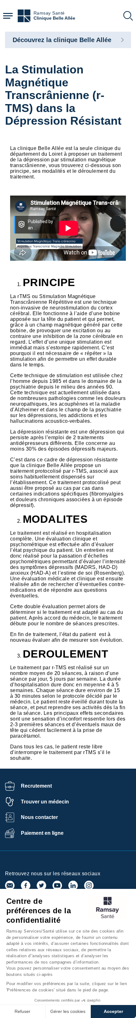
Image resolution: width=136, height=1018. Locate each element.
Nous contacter (39, 817)
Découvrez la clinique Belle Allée (62, 39)
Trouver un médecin (45, 801)
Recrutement (36, 786)
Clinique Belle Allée (54, 18)
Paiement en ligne (42, 833)
